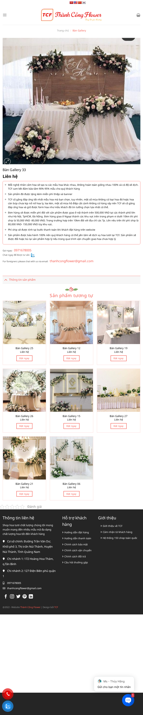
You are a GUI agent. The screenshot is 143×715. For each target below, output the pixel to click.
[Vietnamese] (71, 2)
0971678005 (22, 250)
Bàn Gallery (79, 30)
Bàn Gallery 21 (24, 483)
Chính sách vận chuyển (78, 550)
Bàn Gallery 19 (118, 348)
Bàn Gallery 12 (71, 348)
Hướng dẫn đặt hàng (76, 532)
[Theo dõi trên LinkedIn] (31, 596)
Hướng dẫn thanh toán (77, 538)
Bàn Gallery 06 (71, 483)
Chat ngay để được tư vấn (16, 254)
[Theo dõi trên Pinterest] (24, 596)
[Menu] (5, 15)
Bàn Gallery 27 (118, 416)
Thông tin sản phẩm (22, 280)
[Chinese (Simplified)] (80, 2)
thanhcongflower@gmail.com (71, 261)
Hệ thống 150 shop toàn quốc (120, 538)
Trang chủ (63, 30)
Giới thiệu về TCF (112, 526)
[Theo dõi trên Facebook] (6, 596)
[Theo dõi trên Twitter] (18, 596)
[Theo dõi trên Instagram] (12, 596)
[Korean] (84, 2)
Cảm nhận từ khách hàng (117, 532)
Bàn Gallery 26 (24, 416)
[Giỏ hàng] (138, 15)
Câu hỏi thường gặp (76, 562)
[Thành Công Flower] (71, 15)
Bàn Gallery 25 (24, 348)
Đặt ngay (24, 358)
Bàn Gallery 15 (71, 416)
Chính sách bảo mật (76, 544)
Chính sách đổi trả (75, 556)
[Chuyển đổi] (6, 279)
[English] (76, 2)
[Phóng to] (7, 161)
